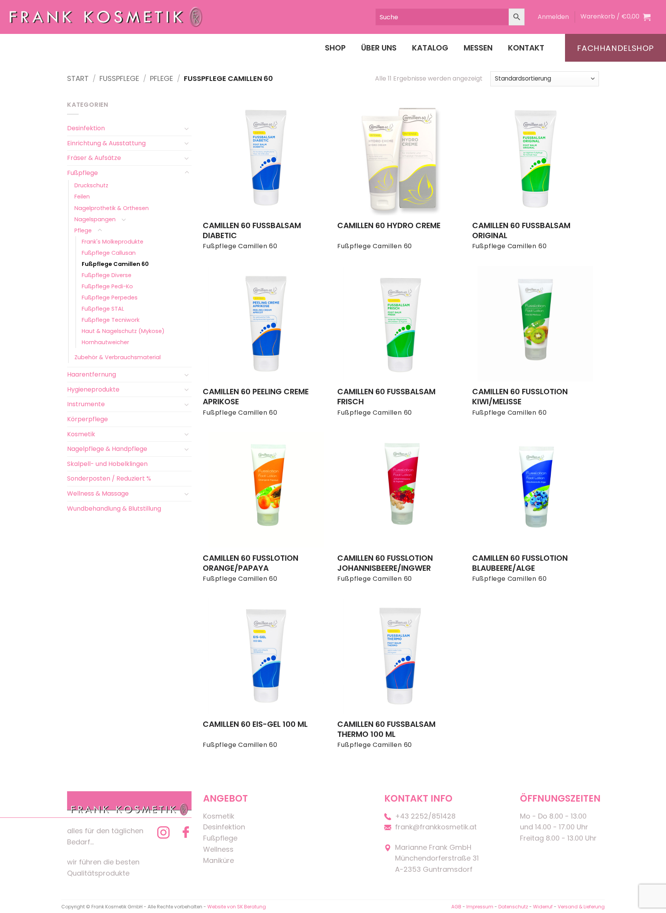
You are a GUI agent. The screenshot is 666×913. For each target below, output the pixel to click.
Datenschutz (513, 906)
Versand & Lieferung (581, 906)
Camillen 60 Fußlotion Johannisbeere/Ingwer (385, 563)
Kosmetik (81, 434)
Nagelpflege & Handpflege (107, 448)
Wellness (218, 849)
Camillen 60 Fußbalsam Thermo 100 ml (386, 729)
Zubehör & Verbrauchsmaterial (117, 357)
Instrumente (86, 404)
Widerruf (543, 906)
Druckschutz (91, 185)
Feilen (82, 196)
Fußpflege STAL (103, 309)
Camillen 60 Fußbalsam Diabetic (252, 230)
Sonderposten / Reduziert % (109, 478)
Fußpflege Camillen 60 (115, 264)
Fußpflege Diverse (106, 275)
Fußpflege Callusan (109, 253)
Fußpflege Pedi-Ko (107, 286)
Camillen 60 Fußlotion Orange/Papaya (250, 563)
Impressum (480, 906)
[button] (553, 17)
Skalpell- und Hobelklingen (107, 463)
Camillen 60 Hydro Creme (389, 225)
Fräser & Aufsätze (94, 157)
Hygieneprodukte (93, 389)
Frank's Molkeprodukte (112, 241)
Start (78, 78)
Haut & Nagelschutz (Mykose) (123, 331)
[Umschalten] (187, 128)
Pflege (161, 78)
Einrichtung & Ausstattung (106, 143)
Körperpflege (87, 419)
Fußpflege (119, 78)
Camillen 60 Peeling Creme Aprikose (256, 397)
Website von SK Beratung (236, 906)
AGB (456, 906)
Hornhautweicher (105, 342)
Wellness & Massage (98, 493)
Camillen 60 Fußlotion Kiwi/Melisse (520, 397)
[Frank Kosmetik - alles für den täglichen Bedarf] (106, 17)
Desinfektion (86, 128)
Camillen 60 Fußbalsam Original (521, 230)
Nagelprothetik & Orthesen (111, 208)
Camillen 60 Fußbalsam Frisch (386, 397)
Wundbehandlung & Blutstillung (114, 508)
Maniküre (218, 860)
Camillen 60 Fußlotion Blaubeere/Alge (520, 563)
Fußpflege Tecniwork (111, 320)
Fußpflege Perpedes (110, 297)
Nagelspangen (95, 219)
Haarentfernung (91, 374)
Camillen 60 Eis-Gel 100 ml (255, 724)
